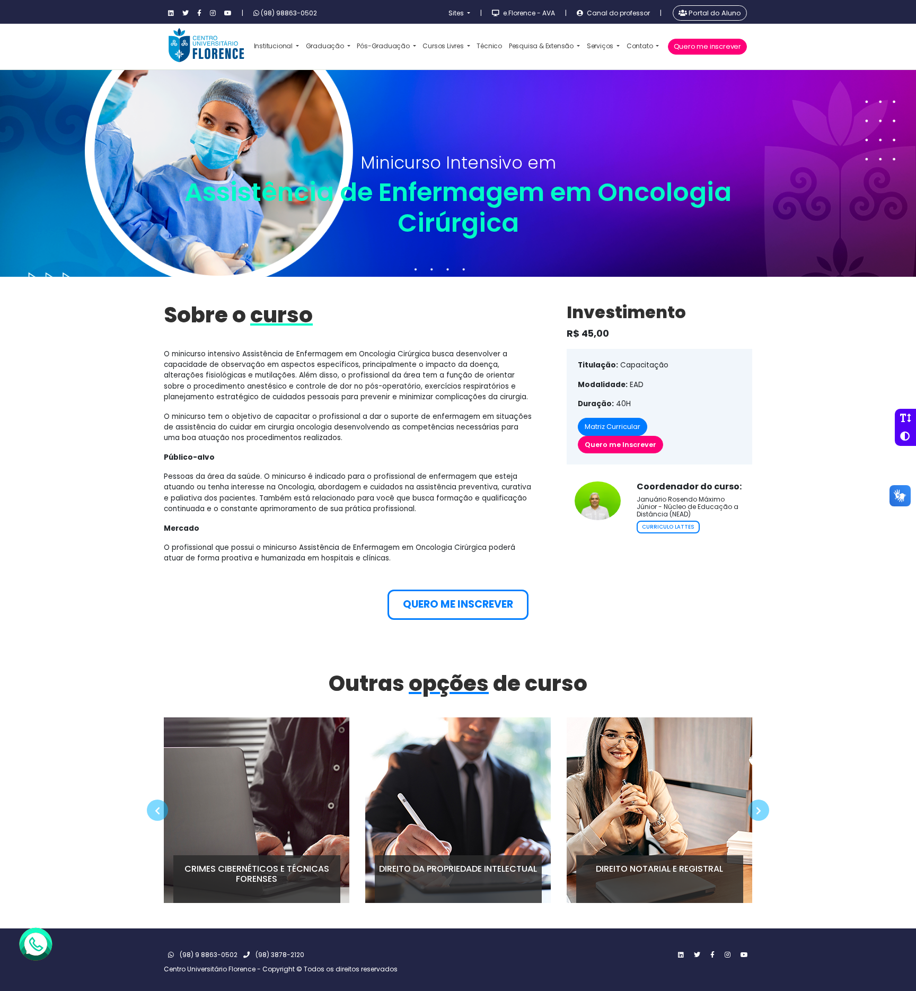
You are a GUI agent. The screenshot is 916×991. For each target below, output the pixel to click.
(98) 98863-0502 (288, 12)
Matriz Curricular (612, 426)
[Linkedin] (171, 13)
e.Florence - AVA (528, 12)
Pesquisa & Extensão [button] (542, 45)
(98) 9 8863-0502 (207, 954)
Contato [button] (640, 45)
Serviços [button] (601, 45)
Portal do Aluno (714, 12)
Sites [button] (456, 12)
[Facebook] (199, 13)
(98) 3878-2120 (279, 954)
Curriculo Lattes (668, 526)
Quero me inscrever (707, 46)
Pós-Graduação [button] (384, 45)
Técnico (489, 45)
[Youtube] (228, 13)
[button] (157, 810)
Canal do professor (617, 12)
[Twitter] (185, 13)
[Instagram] (213, 13)
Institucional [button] (274, 45)
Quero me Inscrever (620, 444)
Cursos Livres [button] (443, 45)
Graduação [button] (326, 45)
